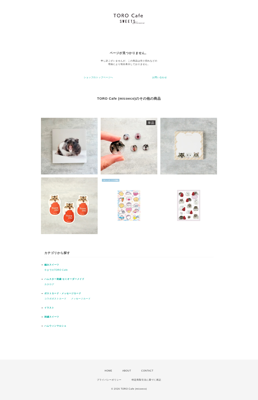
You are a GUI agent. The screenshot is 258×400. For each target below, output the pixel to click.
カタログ (49, 284)
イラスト (49, 307)
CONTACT (147, 370)
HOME (108, 370)
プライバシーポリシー (109, 379)
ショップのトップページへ (98, 77)
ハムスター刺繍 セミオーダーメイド (64, 279)
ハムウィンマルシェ (55, 325)
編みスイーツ (51, 264)
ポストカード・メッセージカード (62, 293)
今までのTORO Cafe (56, 270)
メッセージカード (81, 298)
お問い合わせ (159, 77)
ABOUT (126, 370)
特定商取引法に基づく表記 (146, 379)
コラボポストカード (55, 298)
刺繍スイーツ (51, 316)
